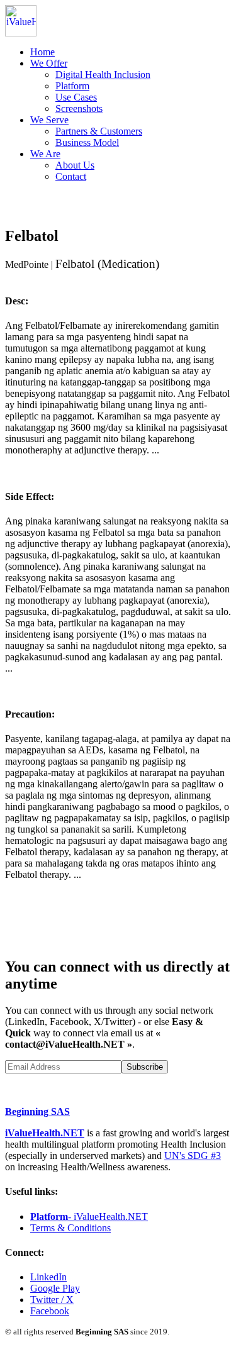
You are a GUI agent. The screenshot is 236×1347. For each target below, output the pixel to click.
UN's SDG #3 (192, 1155)
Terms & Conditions (70, 1227)
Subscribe (144, 1067)
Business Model (87, 142)
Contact (70, 176)
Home (42, 52)
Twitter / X (52, 1299)
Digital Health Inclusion (102, 74)
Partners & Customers (98, 131)
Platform (72, 85)
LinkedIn (48, 1277)
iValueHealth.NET (44, 1133)
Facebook (49, 1310)
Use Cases (76, 97)
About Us (74, 165)
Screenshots (79, 108)
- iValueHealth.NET (89, 1216)
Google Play (55, 1288)
